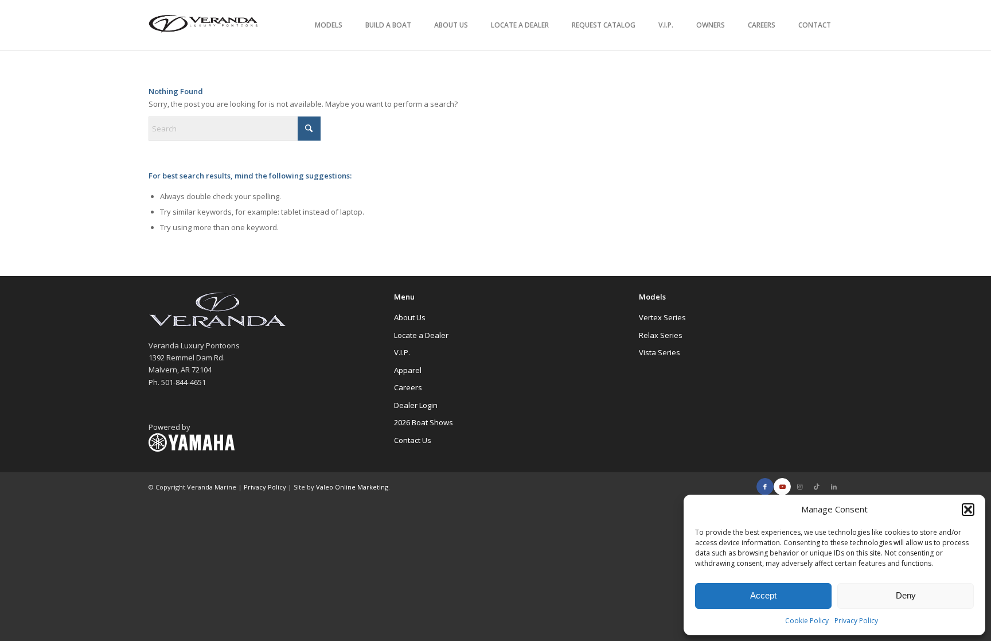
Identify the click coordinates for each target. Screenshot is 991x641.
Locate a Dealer (421, 335)
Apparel (408, 370)
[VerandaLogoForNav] (204, 25)
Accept (763, 595)
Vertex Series (662, 317)
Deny (906, 595)
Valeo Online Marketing (352, 487)
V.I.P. (402, 352)
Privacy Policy (856, 621)
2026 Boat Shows (423, 422)
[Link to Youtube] (782, 486)
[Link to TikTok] (816, 486)
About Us (410, 317)
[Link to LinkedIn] (833, 486)
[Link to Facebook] (765, 486)
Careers (408, 387)
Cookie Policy (807, 621)
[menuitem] (328, 25)
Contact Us (412, 440)
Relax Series (660, 335)
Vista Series (659, 352)
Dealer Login (416, 405)
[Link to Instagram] (799, 486)
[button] (968, 509)
